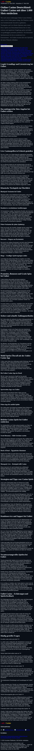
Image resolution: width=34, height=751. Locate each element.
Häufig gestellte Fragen (24, 60)
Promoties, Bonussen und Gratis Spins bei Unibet (18, 52)
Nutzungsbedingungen (12, 736)
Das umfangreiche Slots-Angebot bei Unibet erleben (14, 48)
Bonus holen (4, 44)
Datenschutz (4, 736)
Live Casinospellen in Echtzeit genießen (14, 49)
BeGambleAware (19, 730)
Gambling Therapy (8, 730)
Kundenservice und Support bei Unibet (11, 57)
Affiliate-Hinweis (23, 736)
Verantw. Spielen (16, 737)
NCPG (27, 730)
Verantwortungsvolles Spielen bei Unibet (11, 59)
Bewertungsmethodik (6, 737)
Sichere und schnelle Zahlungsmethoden (11, 53)
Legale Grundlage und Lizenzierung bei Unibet (13, 47)
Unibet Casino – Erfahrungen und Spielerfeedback (16, 60)
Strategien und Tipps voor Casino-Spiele (16, 56)
